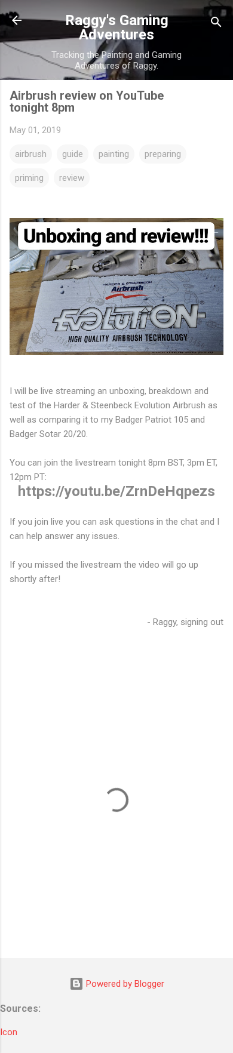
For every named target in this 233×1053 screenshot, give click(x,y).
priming (29, 178)
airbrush (31, 154)
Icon (8, 1032)
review (71, 178)
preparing (163, 154)
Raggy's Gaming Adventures (116, 27)
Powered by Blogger (124, 983)
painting (114, 154)
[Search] (216, 24)
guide (72, 154)
